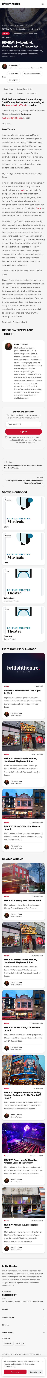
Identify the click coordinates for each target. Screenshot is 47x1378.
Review (29, 25)
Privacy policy (27, 440)
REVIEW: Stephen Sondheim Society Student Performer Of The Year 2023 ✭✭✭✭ (22, 1095)
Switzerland (9, 598)
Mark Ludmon (21, 344)
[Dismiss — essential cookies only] (42, 1361)
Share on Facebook (32, 74)
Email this (13, 80)
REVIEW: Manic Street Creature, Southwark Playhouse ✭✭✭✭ (20, 760)
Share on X (13, 74)
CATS (6, 527)
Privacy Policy (9, 1367)
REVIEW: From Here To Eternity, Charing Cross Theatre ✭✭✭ (20, 1161)
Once (38, 208)
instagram (8, 1343)
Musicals (8, 500)
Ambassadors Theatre (17, 105)
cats (23, 190)
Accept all (15, 1372)
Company (8, 636)
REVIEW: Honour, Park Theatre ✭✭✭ (22, 900)
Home (4, 25)
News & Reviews (17, 25)
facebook (20, 1343)
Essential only (35, 1372)
